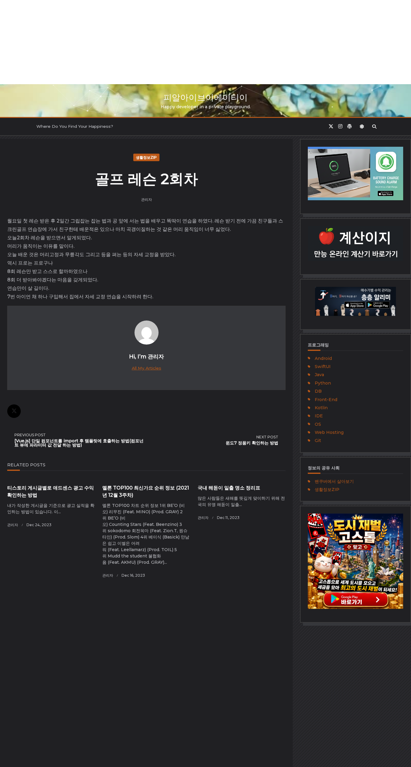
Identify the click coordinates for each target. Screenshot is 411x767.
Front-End (326, 399)
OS (318, 424)
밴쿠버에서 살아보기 (334, 481)
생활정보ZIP (146, 157)
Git (318, 440)
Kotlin (321, 407)
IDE (319, 416)
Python (323, 383)
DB (318, 391)
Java (319, 374)
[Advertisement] (180, 42)
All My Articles (146, 368)
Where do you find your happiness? (74, 126)
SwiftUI (323, 366)
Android (323, 358)
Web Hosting (329, 432)
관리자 (146, 199)
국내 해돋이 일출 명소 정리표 (229, 488)
